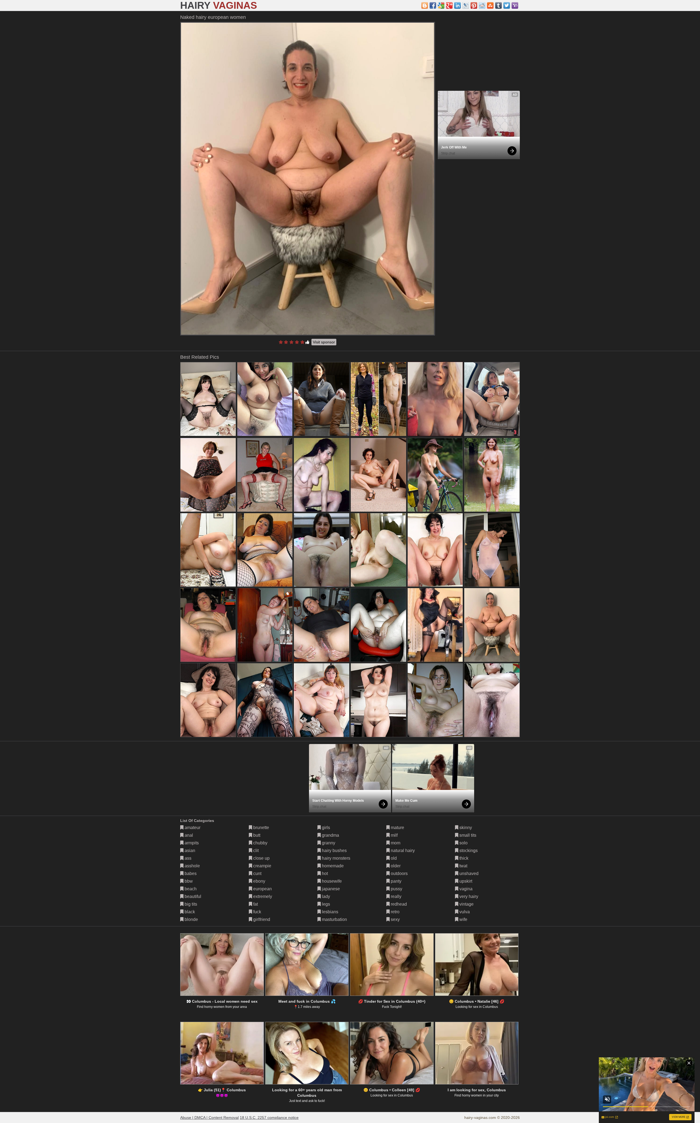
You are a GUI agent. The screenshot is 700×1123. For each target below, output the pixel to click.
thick (463, 858)
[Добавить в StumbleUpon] (490, 5)
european (262, 888)
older (395, 866)
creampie (261, 866)
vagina (465, 888)
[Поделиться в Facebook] (433, 5)
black (189, 911)
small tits (467, 835)
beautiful (192, 896)
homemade (332, 866)
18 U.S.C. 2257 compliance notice (269, 1117)
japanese (330, 888)
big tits (190, 904)
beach (190, 888)
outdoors (399, 873)
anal (188, 835)
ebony (258, 881)
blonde (190, 919)
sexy (395, 919)
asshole (191, 866)
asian (189, 850)
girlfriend (261, 919)
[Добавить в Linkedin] (457, 5)
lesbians (329, 911)
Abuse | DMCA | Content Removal (209, 1117)
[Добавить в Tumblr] (498, 5)
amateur (191, 827)
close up (261, 858)
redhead (398, 904)
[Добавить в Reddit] (482, 5)
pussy (396, 888)
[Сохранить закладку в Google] (441, 5)
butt (256, 835)
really (395, 896)
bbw (188, 881)
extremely (262, 896)
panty (395, 881)
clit (255, 850)
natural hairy (402, 850)
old (393, 858)
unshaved (468, 873)
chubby (259, 843)
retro (394, 911)
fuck (256, 911)
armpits (191, 843)
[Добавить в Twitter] (506, 5)
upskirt (465, 881)
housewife (331, 881)
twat (462, 866)
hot (324, 873)
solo (463, 843)
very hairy (468, 896)
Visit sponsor (324, 342)
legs (325, 904)
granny (328, 843)
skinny (465, 827)
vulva (464, 911)
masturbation (334, 919)
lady (325, 896)
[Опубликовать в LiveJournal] (465, 5)
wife (462, 919)
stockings (468, 850)
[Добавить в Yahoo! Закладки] (515, 5)
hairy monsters (335, 858)
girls (325, 827)
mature (397, 827)
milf (394, 835)
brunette (260, 827)
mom (395, 843)
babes (190, 873)
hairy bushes (334, 850)
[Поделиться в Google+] (449, 5)
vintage (466, 904)
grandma (330, 835)
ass (187, 858)
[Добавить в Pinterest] (474, 5)
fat (255, 904)
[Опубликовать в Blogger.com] (424, 5)
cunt (256, 873)
